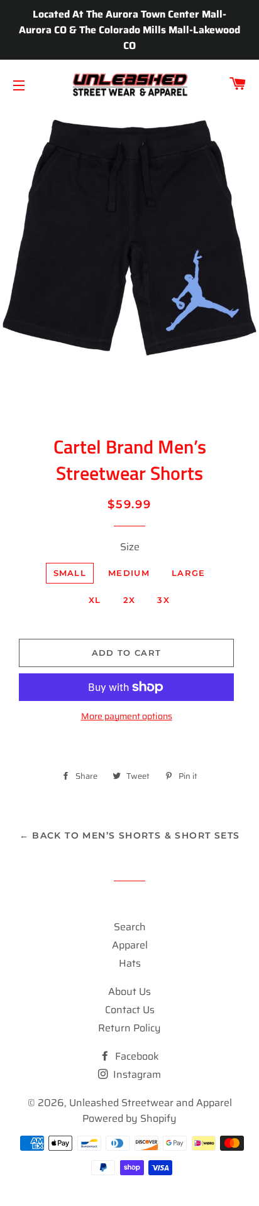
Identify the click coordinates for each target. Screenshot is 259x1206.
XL (95, 600)
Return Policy (129, 1028)
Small (70, 573)
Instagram (136, 1074)
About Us (129, 991)
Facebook (136, 1056)
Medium (129, 573)
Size (130, 547)
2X (129, 600)
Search (130, 927)
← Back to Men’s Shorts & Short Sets (129, 835)
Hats (130, 963)
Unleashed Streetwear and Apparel (150, 1103)
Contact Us (130, 1010)
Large (189, 573)
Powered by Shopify (129, 1118)
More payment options (126, 716)
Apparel (130, 945)
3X (163, 600)
